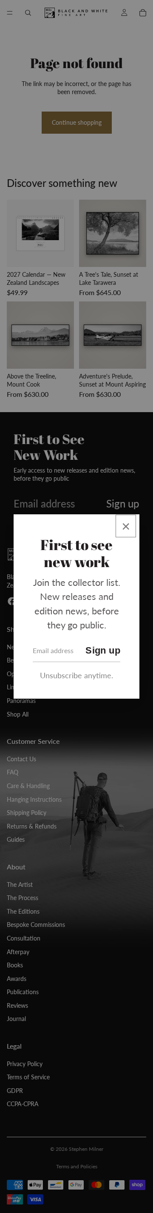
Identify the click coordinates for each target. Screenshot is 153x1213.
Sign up (102, 650)
